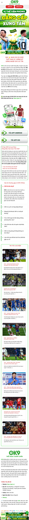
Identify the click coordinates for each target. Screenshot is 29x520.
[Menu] (2, 2)
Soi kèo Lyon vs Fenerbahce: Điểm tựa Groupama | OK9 (10, 289)
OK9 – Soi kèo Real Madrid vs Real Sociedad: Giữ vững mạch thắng (11, 264)
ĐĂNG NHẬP (19, 6)
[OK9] (14, 2)
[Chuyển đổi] (2, 186)
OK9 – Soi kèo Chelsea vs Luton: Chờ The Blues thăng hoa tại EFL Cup (12, 314)
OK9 (2, 459)
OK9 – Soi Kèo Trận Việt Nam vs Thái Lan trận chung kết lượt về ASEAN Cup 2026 (13, 437)
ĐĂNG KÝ (10, 6)
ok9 (19, 500)
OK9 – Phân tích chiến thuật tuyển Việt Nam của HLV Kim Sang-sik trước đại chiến (13, 388)
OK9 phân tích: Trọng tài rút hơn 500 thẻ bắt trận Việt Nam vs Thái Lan (12, 412)
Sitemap (5, 497)
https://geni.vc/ (11, 484)
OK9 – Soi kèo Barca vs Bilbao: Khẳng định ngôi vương (10, 338)
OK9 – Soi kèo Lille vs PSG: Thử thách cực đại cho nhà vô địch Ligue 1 (12, 363)
